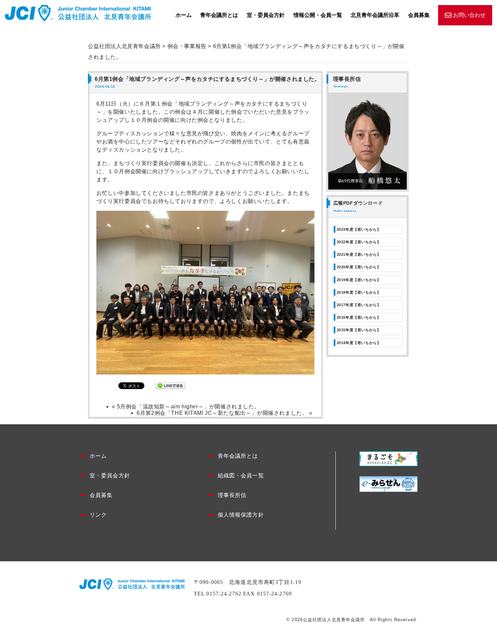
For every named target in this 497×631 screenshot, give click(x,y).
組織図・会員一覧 (241, 475)
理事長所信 (232, 495)
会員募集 (419, 15)
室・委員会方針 (266, 15)
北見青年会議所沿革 (375, 15)
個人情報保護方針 (241, 515)
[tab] (367, 229)
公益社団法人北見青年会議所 (124, 46)
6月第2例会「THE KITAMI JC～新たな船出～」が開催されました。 (222, 413)
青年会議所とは (219, 15)
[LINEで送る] (170, 385)
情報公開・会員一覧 (317, 15)
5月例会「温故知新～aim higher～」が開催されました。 (188, 406)
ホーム (183, 15)
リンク (98, 515)
